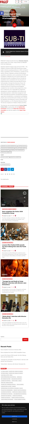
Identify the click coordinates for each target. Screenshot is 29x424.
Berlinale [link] (19, 377)
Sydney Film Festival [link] (17, 395)
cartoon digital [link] (22, 146)
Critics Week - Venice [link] (16, 380)
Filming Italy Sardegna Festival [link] (8, 384)
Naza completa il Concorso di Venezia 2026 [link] (11, 349)
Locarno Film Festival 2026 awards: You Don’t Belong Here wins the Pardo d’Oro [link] (14, 246)
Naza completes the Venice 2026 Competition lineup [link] (12, 212)
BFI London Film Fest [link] (5, 379)
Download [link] (7, 56)
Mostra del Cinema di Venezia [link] (9, 209)
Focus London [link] (20, 384)
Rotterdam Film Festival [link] (6, 394)
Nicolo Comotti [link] (5, 150)
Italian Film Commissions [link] (7, 148)
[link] (2, 13)
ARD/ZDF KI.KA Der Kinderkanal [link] (8, 146)
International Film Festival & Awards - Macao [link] (12, 388)
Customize (14, 419)
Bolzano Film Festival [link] (17, 379)
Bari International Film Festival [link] (8, 377)
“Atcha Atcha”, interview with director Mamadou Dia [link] (14, 317)
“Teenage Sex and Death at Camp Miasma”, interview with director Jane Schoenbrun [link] (14, 282)
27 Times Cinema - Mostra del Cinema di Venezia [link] (12, 371)
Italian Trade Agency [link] (21, 148)
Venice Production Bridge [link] (7, 399)
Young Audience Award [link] (19, 399)
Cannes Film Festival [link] (6, 380)
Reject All (14, 421)
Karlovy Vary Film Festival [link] (20, 390)
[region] (14, 413)
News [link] (3, 204)
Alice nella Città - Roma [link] (6, 375)
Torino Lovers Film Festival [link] (18, 397)
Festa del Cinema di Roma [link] (7, 382)
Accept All (14, 416)
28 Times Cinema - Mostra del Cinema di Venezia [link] (12, 373)
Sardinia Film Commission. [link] (17, 150)
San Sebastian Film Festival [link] (20, 394)
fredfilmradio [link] (11, 142)
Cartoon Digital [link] (8, 11)
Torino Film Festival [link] (5, 397)
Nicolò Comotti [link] (5, 157)
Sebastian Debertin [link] (6, 152)
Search (2, 336)
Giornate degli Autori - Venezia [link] (8, 386)
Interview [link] (4, 274)
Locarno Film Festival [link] (8, 242)
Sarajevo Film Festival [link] (6, 395)
